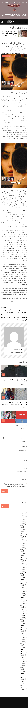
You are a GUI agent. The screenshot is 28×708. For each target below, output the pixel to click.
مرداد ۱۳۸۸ (24, 645)
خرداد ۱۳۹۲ (24, 580)
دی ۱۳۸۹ (25, 612)
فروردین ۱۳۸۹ (23, 630)
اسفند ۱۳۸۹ (24, 608)
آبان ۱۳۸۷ (24, 664)
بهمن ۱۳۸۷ (24, 657)
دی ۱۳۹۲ (25, 566)
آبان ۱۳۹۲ (24, 570)
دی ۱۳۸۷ (25, 660)
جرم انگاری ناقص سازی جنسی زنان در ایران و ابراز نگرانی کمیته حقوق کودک (14, 403)
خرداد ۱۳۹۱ (24, 598)
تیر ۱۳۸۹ (25, 624)
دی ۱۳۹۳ (25, 542)
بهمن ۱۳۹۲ (24, 564)
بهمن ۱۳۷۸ (24, 690)
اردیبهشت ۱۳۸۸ (23, 651)
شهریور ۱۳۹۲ (23, 574)
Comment (24, 446)
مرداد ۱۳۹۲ (24, 576)
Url (26, 476)
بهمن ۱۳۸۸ (24, 634)
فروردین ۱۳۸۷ (23, 677)
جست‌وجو (24, 502)
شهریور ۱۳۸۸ (23, 644)
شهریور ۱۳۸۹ (23, 620)
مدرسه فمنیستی (14, 14)
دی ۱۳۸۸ (25, 636)
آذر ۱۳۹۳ (25, 544)
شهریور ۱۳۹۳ (23, 550)
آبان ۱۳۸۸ (24, 640)
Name (25, 460)
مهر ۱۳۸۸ (24, 641)
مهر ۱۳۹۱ (24, 594)
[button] (3, 27)
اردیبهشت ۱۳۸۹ (23, 628)
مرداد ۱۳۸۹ (24, 621)
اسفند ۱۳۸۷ (24, 655)
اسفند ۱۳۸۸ (24, 631)
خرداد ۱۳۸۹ (24, 626)
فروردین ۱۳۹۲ (23, 584)
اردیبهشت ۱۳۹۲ (23, 582)
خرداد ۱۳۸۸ (24, 650)
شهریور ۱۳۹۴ (23, 526)
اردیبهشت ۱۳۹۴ (23, 534)
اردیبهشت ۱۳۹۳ (23, 558)
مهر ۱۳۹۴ (24, 524)
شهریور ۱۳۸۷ (23, 667)
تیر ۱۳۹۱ (25, 596)
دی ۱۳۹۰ (25, 602)
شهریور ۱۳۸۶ (23, 685)
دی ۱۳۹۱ (25, 590)
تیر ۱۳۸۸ (25, 647)
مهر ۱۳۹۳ (24, 548)
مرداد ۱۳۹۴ (24, 528)
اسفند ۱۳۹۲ (24, 562)
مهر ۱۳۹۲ (24, 572)
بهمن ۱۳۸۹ (24, 610)
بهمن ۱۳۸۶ (24, 681)
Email (25, 468)
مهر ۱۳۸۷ (24, 665)
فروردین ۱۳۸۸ (23, 654)
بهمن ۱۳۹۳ (24, 540)
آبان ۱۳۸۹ (24, 616)
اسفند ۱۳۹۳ (24, 538)
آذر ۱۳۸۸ (25, 638)
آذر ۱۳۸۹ (25, 614)
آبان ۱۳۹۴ (24, 522)
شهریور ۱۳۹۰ (23, 606)
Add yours (24, 441)
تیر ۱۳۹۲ (25, 578)
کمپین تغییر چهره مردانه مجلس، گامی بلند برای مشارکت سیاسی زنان (9, 33)
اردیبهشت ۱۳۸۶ (23, 687)
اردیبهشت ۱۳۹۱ (23, 600)
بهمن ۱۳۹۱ (24, 588)
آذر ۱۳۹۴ (25, 520)
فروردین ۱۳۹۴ (23, 536)
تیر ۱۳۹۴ (25, 530)
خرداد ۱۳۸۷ (24, 674)
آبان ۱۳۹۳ (24, 546)
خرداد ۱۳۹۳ (24, 556)
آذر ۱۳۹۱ (25, 592)
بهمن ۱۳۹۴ (24, 516)
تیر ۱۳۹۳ (25, 554)
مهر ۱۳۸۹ (24, 618)
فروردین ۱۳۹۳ (23, 560)
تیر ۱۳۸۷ (25, 671)
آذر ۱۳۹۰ (25, 604)
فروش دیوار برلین (21, 425)
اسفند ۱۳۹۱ (24, 586)
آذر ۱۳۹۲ (25, 568)
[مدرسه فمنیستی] (14, 337)
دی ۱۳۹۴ (25, 518)
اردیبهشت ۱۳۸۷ (23, 675)
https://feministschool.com (17, 352)
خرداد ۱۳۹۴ (24, 532)
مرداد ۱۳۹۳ (24, 552)
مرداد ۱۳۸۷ (24, 670)
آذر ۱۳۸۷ (25, 661)
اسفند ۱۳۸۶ (24, 680)
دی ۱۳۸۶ (25, 683)
